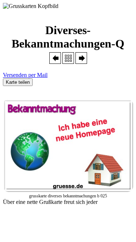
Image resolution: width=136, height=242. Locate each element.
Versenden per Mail (25, 75)
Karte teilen (18, 82)
